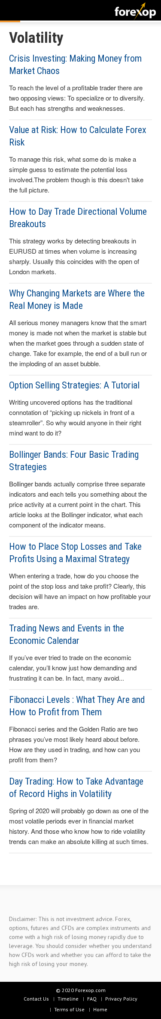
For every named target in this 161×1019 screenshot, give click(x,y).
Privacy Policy (121, 998)
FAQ (92, 998)
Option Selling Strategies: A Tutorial (74, 385)
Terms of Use (69, 1009)
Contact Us (36, 998)
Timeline (68, 998)
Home (100, 1009)
